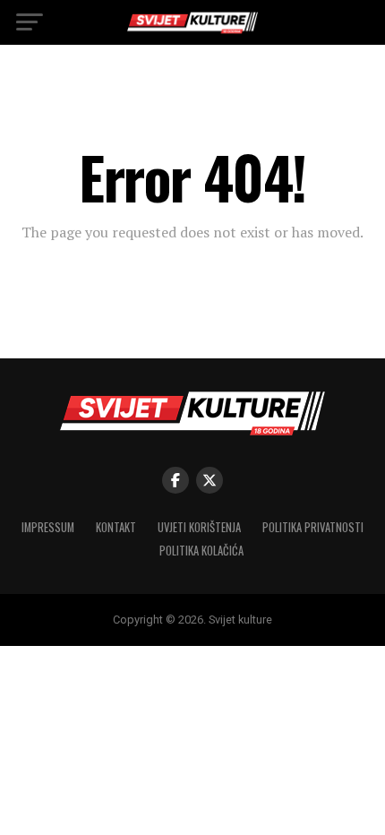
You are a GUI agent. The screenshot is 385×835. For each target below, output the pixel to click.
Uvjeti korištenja (199, 527)
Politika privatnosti (313, 527)
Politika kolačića (201, 550)
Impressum (47, 527)
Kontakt (116, 527)
